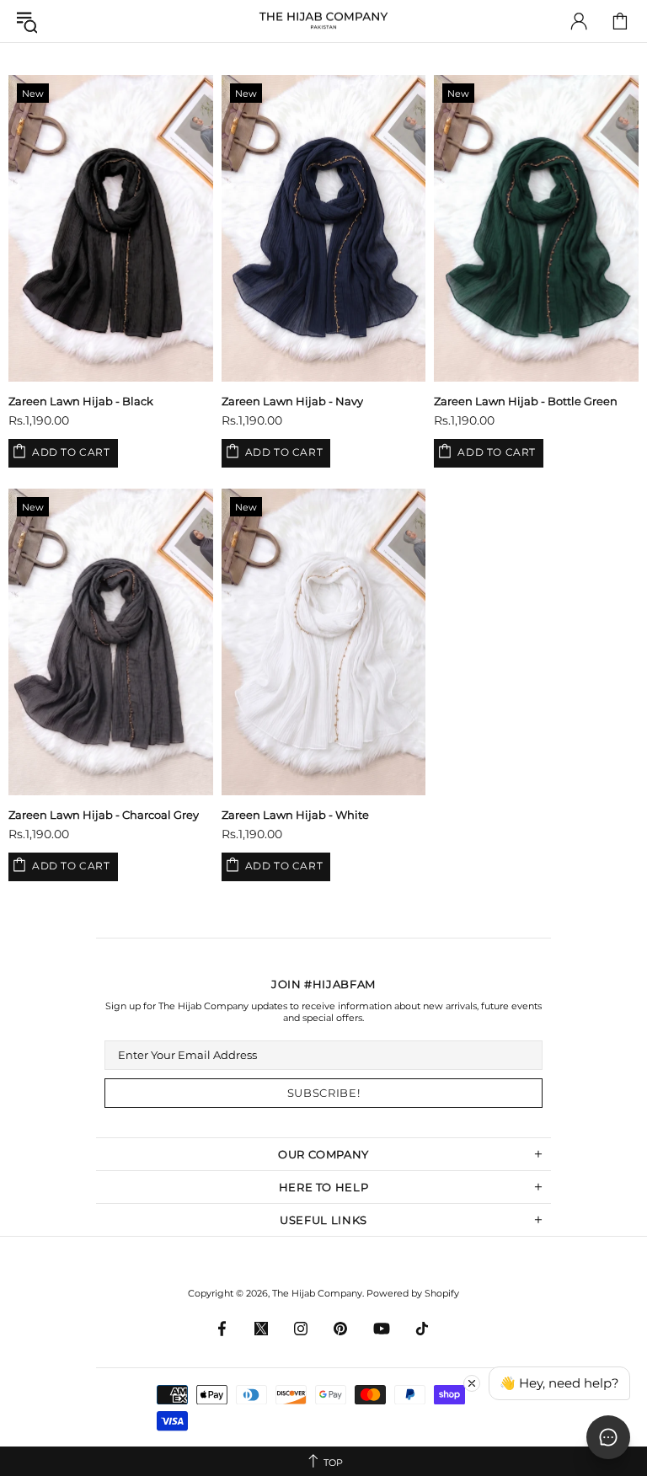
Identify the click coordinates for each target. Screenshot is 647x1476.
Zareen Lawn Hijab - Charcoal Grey (103, 814)
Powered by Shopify (412, 1293)
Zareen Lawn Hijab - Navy (292, 401)
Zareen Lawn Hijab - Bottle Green (526, 401)
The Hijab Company (323, 21)
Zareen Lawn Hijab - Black (80, 401)
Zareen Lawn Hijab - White (295, 814)
